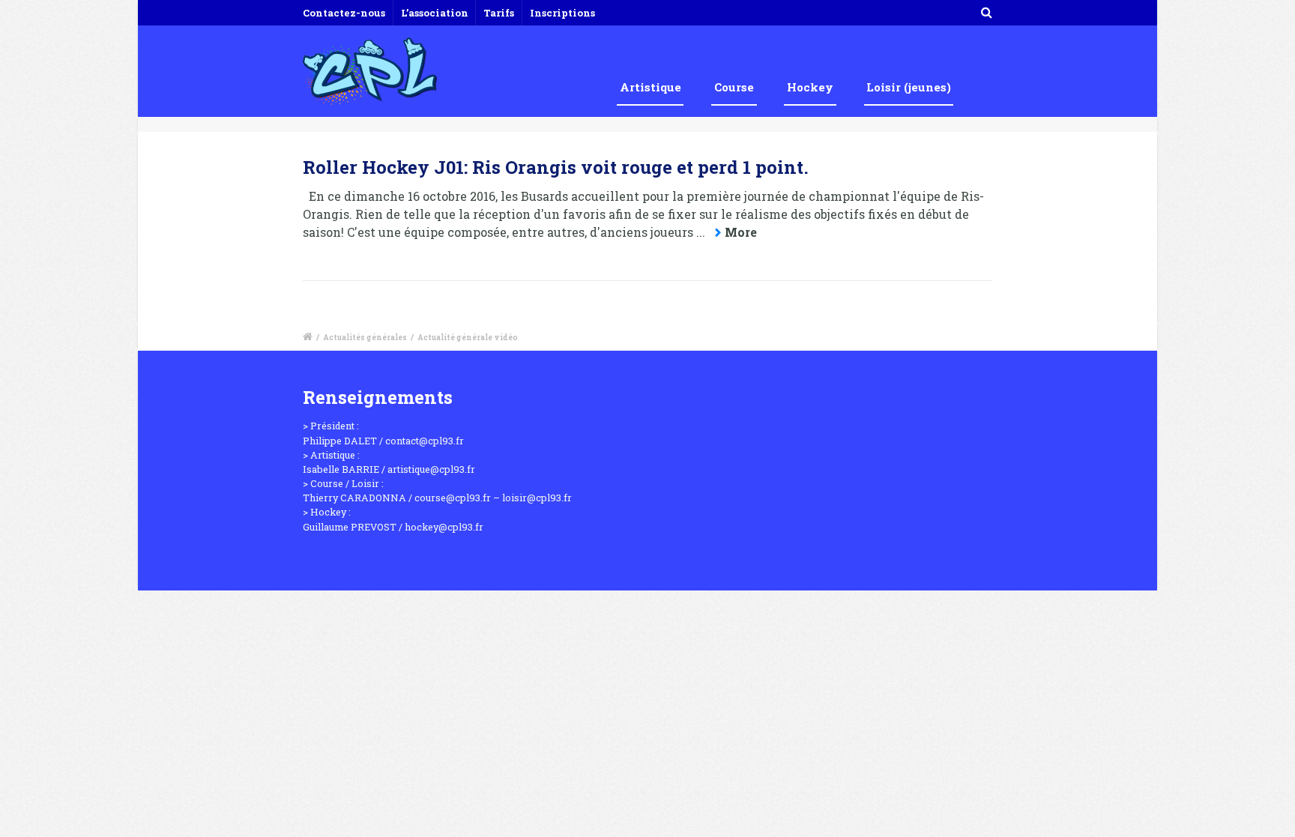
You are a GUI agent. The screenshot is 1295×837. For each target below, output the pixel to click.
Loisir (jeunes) (908, 86)
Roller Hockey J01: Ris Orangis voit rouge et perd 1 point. (556, 167)
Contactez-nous (344, 12)
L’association (434, 12)
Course (734, 86)
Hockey (810, 86)
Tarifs (498, 12)
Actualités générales (365, 337)
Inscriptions (562, 12)
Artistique (650, 86)
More (741, 232)
